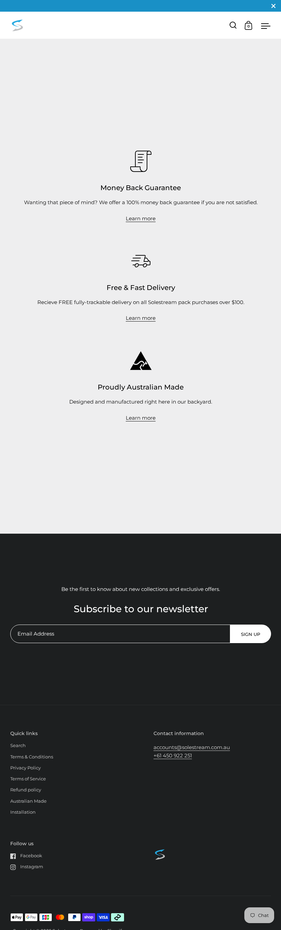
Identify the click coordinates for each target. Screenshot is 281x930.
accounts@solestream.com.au (192, 747)
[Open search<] (233, 25)
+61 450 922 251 (173, 755)
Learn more (141, 218)
